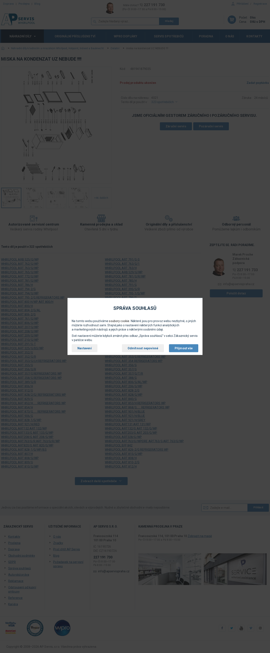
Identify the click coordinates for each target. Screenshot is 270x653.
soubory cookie (119, 321)
